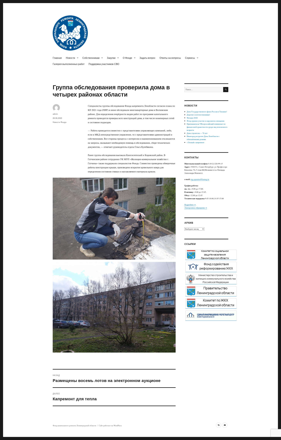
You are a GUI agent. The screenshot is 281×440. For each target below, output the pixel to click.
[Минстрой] (211, 279)
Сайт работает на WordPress (110, 425)
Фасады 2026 (192, 117)
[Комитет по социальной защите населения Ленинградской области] (211, 255)
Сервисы (190, 57)
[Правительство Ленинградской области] (211, 291)
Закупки (111, 57)
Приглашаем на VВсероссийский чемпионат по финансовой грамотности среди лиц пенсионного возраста (207, 127)
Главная (57, 57)
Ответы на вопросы (170, 57)
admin (55, 113)
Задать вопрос (147, 57)
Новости (70, 57)
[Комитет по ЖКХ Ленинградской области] (211, 303)
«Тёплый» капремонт (195, 142)
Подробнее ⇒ (190, 204)
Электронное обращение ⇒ (195, 207)
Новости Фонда (59, 122)
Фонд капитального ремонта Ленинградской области (74, 425)
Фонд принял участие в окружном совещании (205, 121)
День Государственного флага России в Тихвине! (207, 111)
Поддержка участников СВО (104, 64)
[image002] (211, 315)
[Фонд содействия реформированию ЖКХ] (211, 267)
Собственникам (91, 57)
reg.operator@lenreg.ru (200, 179)
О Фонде (127, 57)
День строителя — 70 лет (197, 133)
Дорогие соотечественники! (198, 114)
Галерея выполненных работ (68, 64)
